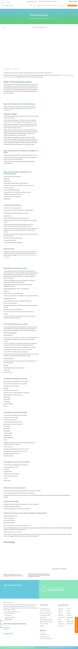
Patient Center (48, 5)
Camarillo (60, 613)
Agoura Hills (60, 608)
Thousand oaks (69, 617)
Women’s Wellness (44, 623)
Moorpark (60, 621)
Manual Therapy (43, 634)
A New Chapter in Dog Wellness (59, 568)
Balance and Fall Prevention (46, 613)
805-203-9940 (19, 532)
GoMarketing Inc (69, 647)
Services (34, 5)
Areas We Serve (54, 5)
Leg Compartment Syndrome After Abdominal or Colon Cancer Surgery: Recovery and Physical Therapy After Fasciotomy (39, 575)
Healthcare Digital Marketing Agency (56, 647)
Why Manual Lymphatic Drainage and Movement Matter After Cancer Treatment (13, 575)
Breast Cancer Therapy (45, 611)
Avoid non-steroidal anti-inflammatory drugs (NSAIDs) (16, 337)
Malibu (59, 619)
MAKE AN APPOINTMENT (72, 5)
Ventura (68, 619)
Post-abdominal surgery (45, 615)
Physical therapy (36, 18)
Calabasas (60, 611)
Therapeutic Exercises (44, 636)
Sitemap (42, 625)
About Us (62, 5)
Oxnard (68, 611)
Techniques (38, 5)
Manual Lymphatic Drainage (46, 619)
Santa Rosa (68, 615)
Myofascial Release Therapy (46, 621)
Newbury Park (61, 623)
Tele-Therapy (44, 5)
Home (31, 5)
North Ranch (61, 625)
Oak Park (68, 608)
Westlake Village (70, 621)
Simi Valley (68, 613)
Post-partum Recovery (45, 608)
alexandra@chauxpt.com (31, 1)
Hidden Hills (60, 615)
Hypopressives (43, 617)
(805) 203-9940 (73, 1)
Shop (58, 5)
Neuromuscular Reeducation (46, 638)
